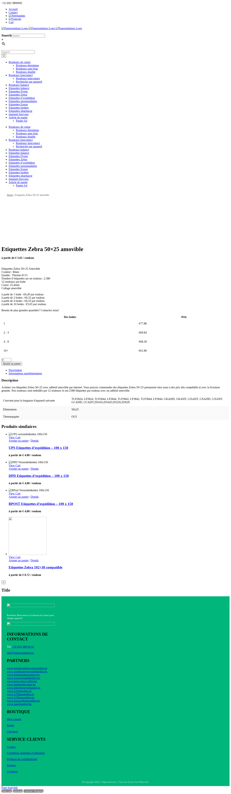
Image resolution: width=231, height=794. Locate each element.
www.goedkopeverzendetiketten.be (27, 671)
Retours (11, 765)
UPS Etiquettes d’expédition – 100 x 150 (38, 448)
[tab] (119, 370)
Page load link (9, 787)
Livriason (12, 771)
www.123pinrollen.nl (19, 691)
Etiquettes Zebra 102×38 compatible (35, 567)
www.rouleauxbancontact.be (23, 674)
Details (35, 440)
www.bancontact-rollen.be (22, 681)
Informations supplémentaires (25, 373)
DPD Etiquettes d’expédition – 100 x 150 (39, 476)
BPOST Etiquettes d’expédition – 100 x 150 (41, 504)
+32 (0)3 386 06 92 (23, 646)
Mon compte (14, 719)
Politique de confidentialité (22, 759)
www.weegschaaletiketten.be (23, 678)
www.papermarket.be (19, 704)
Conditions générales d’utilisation (26, 753)
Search (6, 35)
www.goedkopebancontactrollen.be (27, 668)
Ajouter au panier (12, 363)
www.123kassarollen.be (21, 697)
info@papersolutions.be (20, 652)
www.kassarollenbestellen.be (24, 700)
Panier (10, 725)
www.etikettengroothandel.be (23, 687)
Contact (11, 746)
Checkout (12, 731)
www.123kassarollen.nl (20, 694)
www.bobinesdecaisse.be (21, 684)
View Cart (7, 791)
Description (15, 370)
